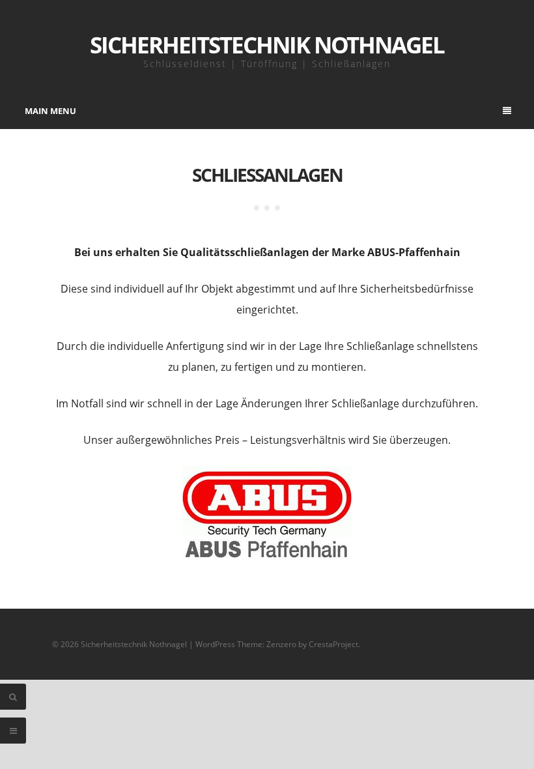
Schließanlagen (267, 174)
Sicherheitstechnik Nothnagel (267, 44)
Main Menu (50, 111)
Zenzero (281, 644)
